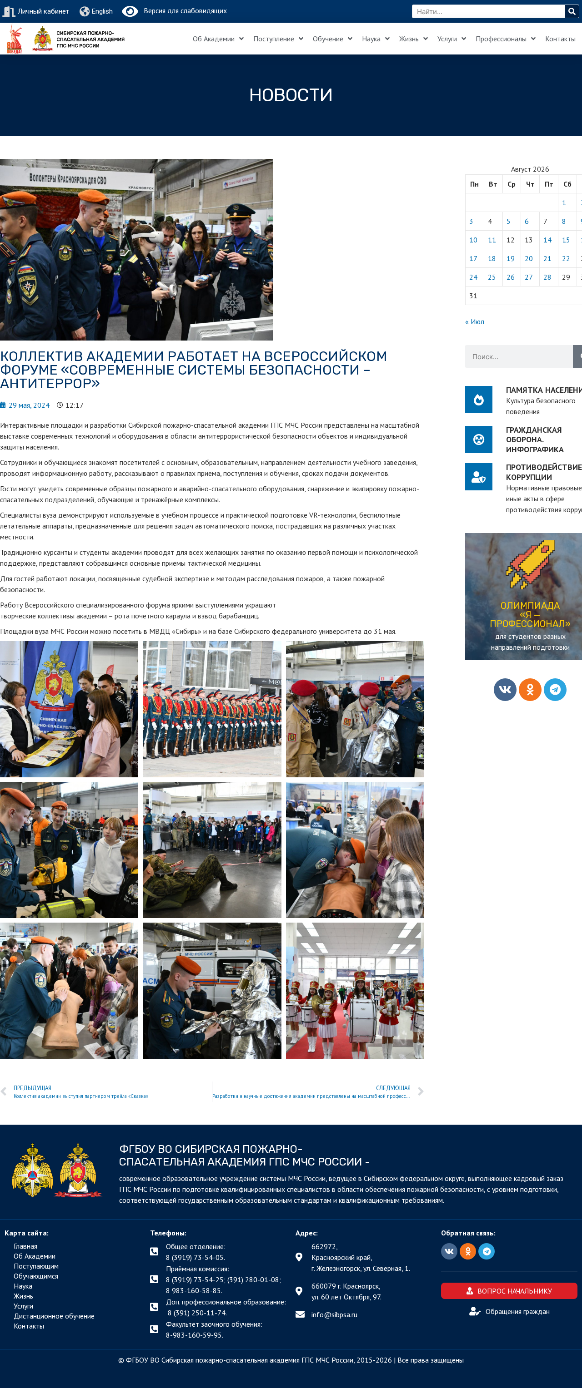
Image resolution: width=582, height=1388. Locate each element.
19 (511, 258)
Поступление (273, 38)
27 (529, 277)
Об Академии (214, 38)
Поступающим (36, 1265)
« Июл (474, 321)
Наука (371, 38)
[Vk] (505, 689)
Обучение (328, 38)
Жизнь (409, 38)
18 (492, 258)
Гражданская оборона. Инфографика (535, 439)
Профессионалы (501, 38)
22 (566, 258)
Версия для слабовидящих (182, 10)
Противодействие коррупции (544, 472)
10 (473, 239)
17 (473, 258)
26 (511, 277)
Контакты (560, 38)
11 (492, 239)
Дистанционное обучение (54, 1315)
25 (492, 277)
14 (547, 239)
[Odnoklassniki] (530, 689)
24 (473, 277)
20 (529, 258)
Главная (25, 1245)
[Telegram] (555, 689)
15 (566, 239)
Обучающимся (36, 1275)
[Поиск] (572, 11)
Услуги (447, 38)
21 (547, 258)
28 (547, 277)
